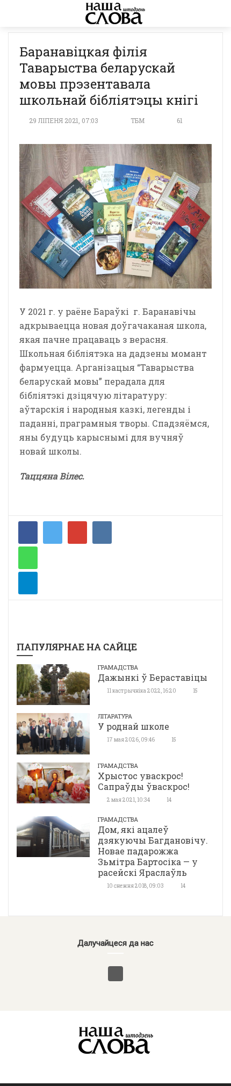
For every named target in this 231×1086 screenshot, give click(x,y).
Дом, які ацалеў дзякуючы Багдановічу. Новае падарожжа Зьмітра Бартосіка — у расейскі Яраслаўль (153, 851)
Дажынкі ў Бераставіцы (152, 677)
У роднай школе (133, 726)
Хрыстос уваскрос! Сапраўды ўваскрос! (144, 781)
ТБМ (138, 120)
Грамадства (118, 667)
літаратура (115, 716)
